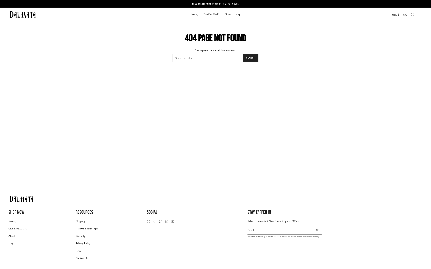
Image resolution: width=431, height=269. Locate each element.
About (11, 236)
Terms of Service (308, 236)
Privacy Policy (83, 243)
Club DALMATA (17, 229)
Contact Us (82, 258)
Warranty (80, 236)
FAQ (78, 251)
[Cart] (420, 15)
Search (250, 57)
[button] (194, 15)
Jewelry (12, 221)
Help (10, 243)
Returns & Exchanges (87, 229)
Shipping (80, 221)
